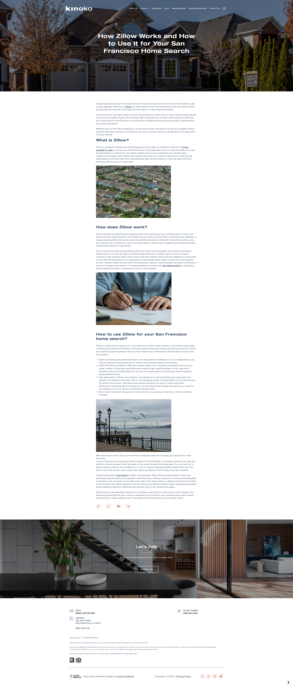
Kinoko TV (144, 8)
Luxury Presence (125, 676)
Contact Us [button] (146, 569)
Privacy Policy (183, 676)
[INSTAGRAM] (208, 676)
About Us (133, 8)
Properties (156, 8)
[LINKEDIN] (214, 676)
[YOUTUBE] (221, 676)
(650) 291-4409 (190, 613)
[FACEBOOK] (202, 676)
